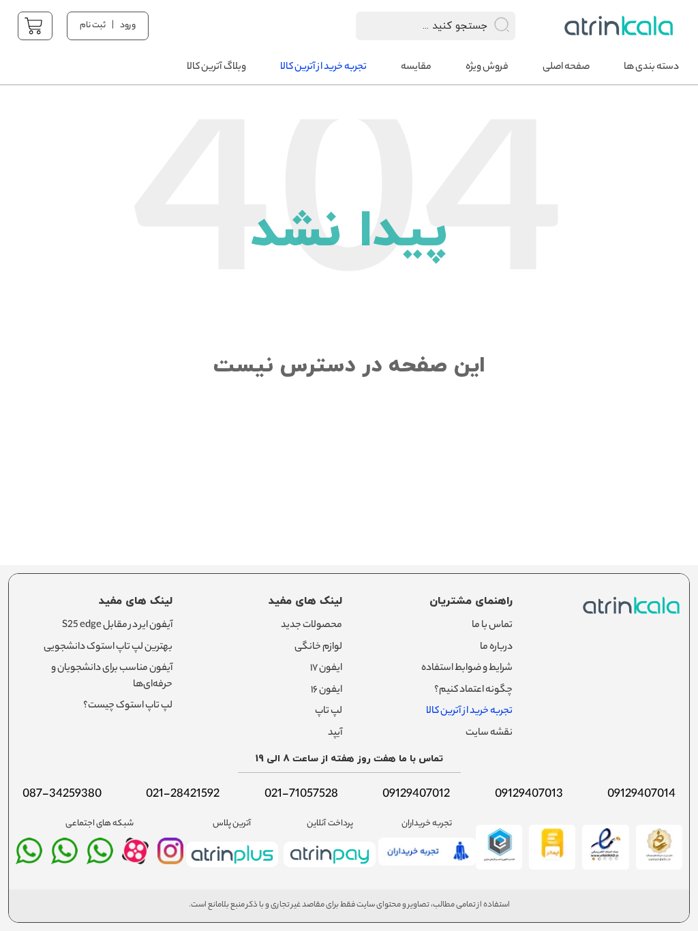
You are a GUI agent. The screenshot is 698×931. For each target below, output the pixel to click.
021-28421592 (182, 794)
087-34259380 (62, 794)
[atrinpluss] (232, 869)
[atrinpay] (329, 869)
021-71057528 (301, 794)
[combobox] (418, 26)
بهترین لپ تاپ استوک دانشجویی (108, 647)
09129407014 (641, 794)
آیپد (335, 733)
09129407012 (416, 794)
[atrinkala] (100, 857)
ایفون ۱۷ (326, 668)
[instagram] (170, 857)
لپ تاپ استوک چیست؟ (127, 706)
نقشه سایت (489, 733)
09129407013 (529, 794)
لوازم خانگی (318, 647)
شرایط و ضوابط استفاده (467, 668)
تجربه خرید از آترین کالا (469, 711)
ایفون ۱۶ (326, 690)
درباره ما (496, 647)
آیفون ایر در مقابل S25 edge (117, 625)
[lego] (620, 25)
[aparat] (135, 861)
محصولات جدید (311, 625)
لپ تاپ (328, 711)
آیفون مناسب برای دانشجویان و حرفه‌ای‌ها (111, 676)
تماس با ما (492, 625)
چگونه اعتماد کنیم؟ (473, 690)
